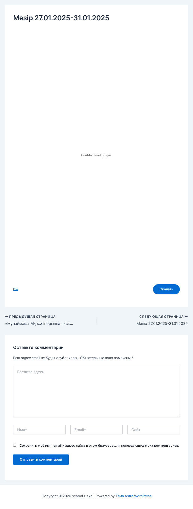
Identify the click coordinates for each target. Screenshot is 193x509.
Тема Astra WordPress (134, 496)
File (15, 289)
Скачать (166, 289)
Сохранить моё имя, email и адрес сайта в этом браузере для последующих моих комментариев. (99, 445)
